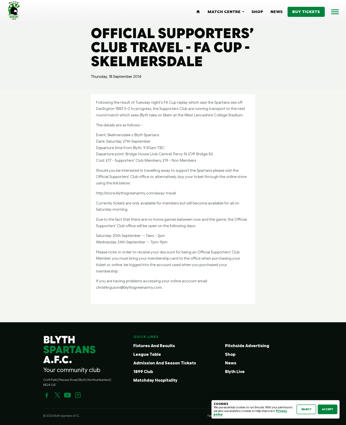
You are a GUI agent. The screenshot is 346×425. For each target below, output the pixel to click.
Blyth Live (235, 371)
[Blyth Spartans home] (14, 12)
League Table (147, 354)
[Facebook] (46, 395)
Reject (306, 409)
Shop (230, 354)
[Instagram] (77, 395)
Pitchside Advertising (247, 345)
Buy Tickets (306, 11)
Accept (327, 409)
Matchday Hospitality (155, 380)
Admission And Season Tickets (164, 363)
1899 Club (143, 371)
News (230, 363)
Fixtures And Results (154, 345)
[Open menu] (335, 11)
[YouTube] (67, 395)
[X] (57, 395)
